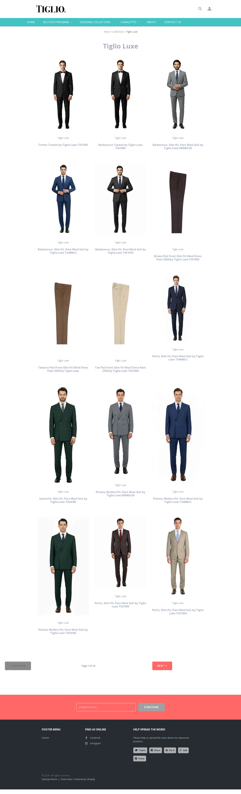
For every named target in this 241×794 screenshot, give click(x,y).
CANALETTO (128, 22)
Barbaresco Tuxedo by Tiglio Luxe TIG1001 (120, 146)
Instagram (95, 743)
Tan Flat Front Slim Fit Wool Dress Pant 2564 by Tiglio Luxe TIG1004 (120, 369)
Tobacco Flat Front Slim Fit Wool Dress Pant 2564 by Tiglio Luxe (63, 369)
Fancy (141, 758)
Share (157, 750)
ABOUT (151, 22)
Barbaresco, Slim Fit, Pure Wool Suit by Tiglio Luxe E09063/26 (178, 146)
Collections (118, 31)
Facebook (95, 737)
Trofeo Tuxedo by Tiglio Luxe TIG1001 (63, 145)
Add (185, 750)
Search (45, 737)
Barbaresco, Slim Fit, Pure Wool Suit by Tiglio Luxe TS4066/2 (63, 251)
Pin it (171, 750)
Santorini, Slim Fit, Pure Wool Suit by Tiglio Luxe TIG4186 (63, 500)
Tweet (142, 750)
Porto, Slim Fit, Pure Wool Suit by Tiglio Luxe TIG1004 (178, 611)
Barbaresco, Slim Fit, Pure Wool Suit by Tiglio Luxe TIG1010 (120, 251)
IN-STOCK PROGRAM (56, 22)
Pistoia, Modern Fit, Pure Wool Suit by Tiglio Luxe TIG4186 (63, 631)
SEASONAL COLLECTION (95, 22)
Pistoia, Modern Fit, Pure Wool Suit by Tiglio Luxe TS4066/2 (177, 500)
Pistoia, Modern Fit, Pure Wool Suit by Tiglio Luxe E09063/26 (120, 493)
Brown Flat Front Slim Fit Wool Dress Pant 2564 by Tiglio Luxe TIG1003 (177, 257)
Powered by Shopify (84, 779)
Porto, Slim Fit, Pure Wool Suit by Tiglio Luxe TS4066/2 (178, 357)
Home (107, 31)
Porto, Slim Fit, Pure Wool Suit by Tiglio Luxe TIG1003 (120, 604)
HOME (31, 22)
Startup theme (49, 779)
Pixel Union (67, 779)
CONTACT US (172, 22)
